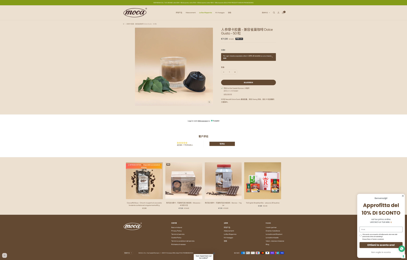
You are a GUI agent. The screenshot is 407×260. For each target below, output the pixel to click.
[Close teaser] (214, 253)
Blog (267, 244)
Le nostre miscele (272, 238)
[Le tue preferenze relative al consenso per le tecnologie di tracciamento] (403, 256)
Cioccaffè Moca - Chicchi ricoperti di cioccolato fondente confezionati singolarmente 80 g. (144, 204)
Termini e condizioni (378, 239)
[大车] (283, 13)
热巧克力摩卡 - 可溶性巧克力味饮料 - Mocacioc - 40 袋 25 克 (183, 204)
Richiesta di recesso (178, 244)
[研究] (274, 13)
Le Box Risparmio (205, 13)
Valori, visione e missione (275, 241)
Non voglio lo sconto (381, 252)
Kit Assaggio (220, 13)
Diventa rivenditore (273, 231)
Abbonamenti (191, 13)
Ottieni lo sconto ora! (381, 245)
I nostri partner (271, 227)
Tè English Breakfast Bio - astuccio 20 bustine (262, 203)
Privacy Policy (176, 231)
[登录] (278, 13)
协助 (229, 13)
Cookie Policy (176, 238)
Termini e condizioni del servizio (182, 241)
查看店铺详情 (228, 94)
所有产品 (179, 13)
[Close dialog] (403, 196)
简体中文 (265, 13)
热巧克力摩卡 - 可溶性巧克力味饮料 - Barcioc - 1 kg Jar (223, 204)
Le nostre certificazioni (274, 234)
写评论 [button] (222, 144)
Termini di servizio (178, 234)
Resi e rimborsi (176, 227)
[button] (203, 257)
